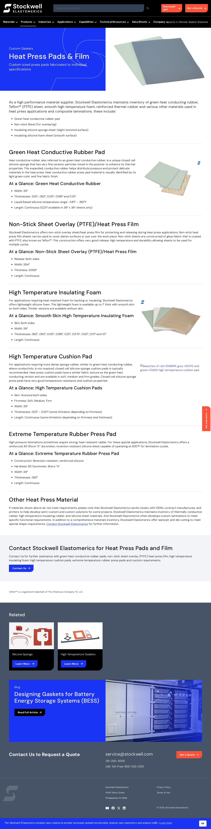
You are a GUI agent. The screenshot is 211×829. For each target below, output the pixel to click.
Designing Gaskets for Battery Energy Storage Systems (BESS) (56, 697)
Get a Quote (194, 8)
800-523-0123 (134, 766)
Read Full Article (28, 712)
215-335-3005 (115, 761)
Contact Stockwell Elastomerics (67, 524)
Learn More (23, 663)
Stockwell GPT (169, 8)
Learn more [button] (165, 823)
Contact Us (19, 568)
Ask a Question (206, 420)
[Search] (148, 8)
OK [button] (202, 823)
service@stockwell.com (129, 754)
